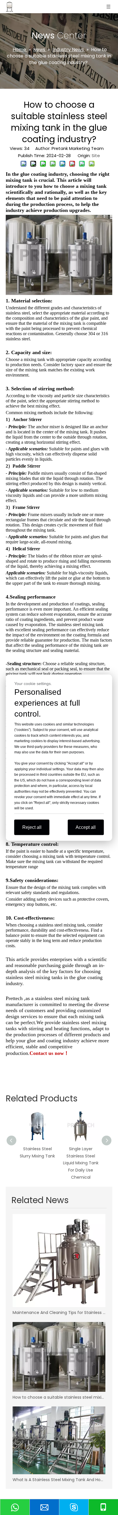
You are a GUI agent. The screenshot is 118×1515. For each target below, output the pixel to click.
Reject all (32, 827)
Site (96, 156)
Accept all (86, 827)
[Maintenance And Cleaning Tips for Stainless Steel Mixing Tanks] (59, 1260)
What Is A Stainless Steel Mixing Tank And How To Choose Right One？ (59, 1480)
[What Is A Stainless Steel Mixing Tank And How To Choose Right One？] (59, 1440)
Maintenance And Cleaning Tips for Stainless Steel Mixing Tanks (59, 1312)
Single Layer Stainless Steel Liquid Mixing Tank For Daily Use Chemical (81, 1163)
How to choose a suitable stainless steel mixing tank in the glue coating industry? (59, 1397)
